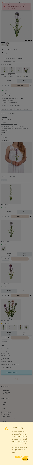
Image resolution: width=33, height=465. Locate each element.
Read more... (18, 456)
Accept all (25, 459)
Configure (25, 456)
